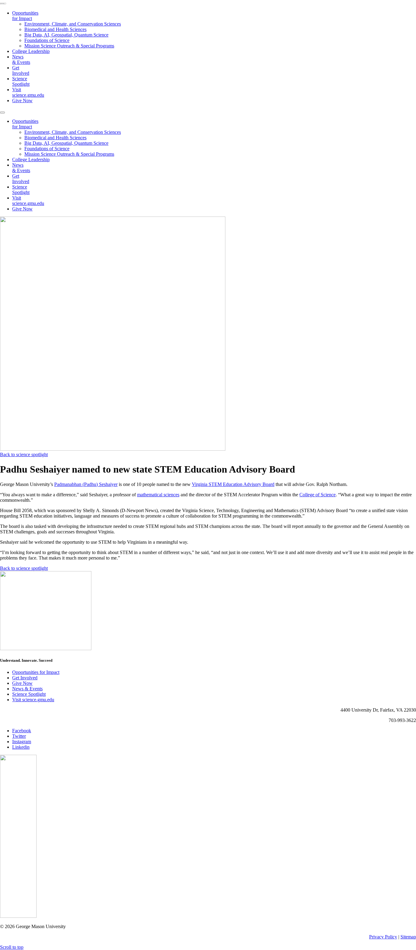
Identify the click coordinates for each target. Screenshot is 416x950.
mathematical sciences (158, 494)
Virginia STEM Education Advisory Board (233, 484)
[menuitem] (214, 29)
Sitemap (408, 936)
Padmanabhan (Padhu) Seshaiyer (86, 484)
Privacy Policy (383, 936)
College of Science (317, 494)
